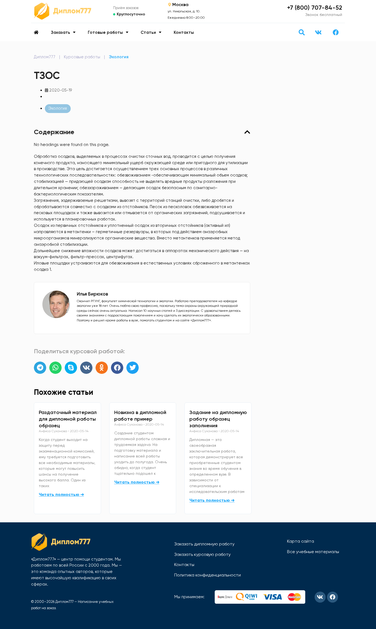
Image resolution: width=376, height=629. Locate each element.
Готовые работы (105, 32)
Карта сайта (300, 541)
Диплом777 (44, 56)
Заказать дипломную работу (204, 544)
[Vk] (318, 32)
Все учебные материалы (313, 551)
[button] (301, 32)
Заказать (60, 32)
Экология (119, 56)
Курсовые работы (82, 56)
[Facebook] (336, 32)
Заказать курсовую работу (202, 554)
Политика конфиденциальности (207, 575)
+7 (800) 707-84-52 (314, 7)
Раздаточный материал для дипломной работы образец (68, 419)
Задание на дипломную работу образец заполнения (218, 419)
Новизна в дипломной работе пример (140, 415)
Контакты (184, 32)
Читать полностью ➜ (61, 494)
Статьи (148, 32)
